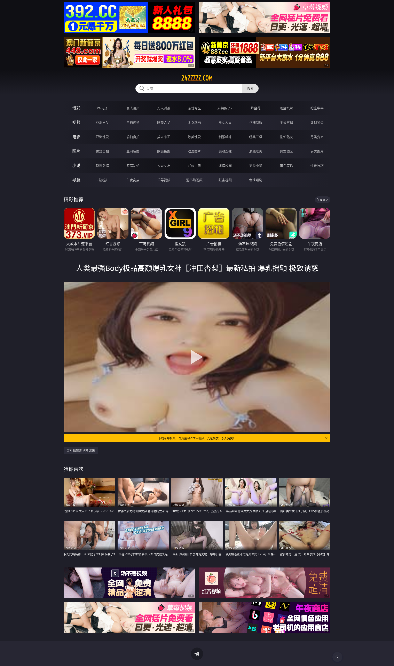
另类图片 (317, 151)
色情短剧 (255, 180)
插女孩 (102, 180)
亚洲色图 (133, 151)
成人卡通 (163, 137)
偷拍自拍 (133, 137)
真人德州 (133, 108)
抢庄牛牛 (317, 108)
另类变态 (317, 137)
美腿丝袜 (225, 151)
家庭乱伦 (133, 165)
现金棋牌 (286, 108)
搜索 (250, 88)
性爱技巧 (317, 165)
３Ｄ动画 (194, 122)
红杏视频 (225, 180)
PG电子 (102, 108)
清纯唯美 (255, 151)
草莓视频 (163, 180)
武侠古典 (194, 165)
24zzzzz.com (197, 78)
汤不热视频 (194, 180)
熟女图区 (286, 151)
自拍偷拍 (133, 122)
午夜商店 (133, 180)
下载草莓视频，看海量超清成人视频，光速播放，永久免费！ (197, 438)
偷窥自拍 (102, 151)
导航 (76, 180)
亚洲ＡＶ (102, 122)
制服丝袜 (225, 137)
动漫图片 (194, 151)
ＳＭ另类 (317, 122)
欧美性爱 (194, 137)
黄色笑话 (286, 165)
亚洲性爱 (102, 137)
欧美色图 (163, 151)
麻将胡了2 (225, 108)
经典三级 (255, 137)
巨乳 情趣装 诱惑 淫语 (80, 450)
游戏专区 (194, 108)
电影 (76, 137)
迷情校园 (225, 165)
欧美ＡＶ (163, 122)
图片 (76, 151)
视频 (76, 122)
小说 (76, 165)
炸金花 (256, 108)
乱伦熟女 (286, 137)
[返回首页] (337, 657)
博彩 (76, 108)
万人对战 (163, 108)
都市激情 (102, 165)
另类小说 (255, 165)
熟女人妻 (225, 122)
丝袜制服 (255, 122)
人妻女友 (163, 165)
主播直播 (286, 122)
